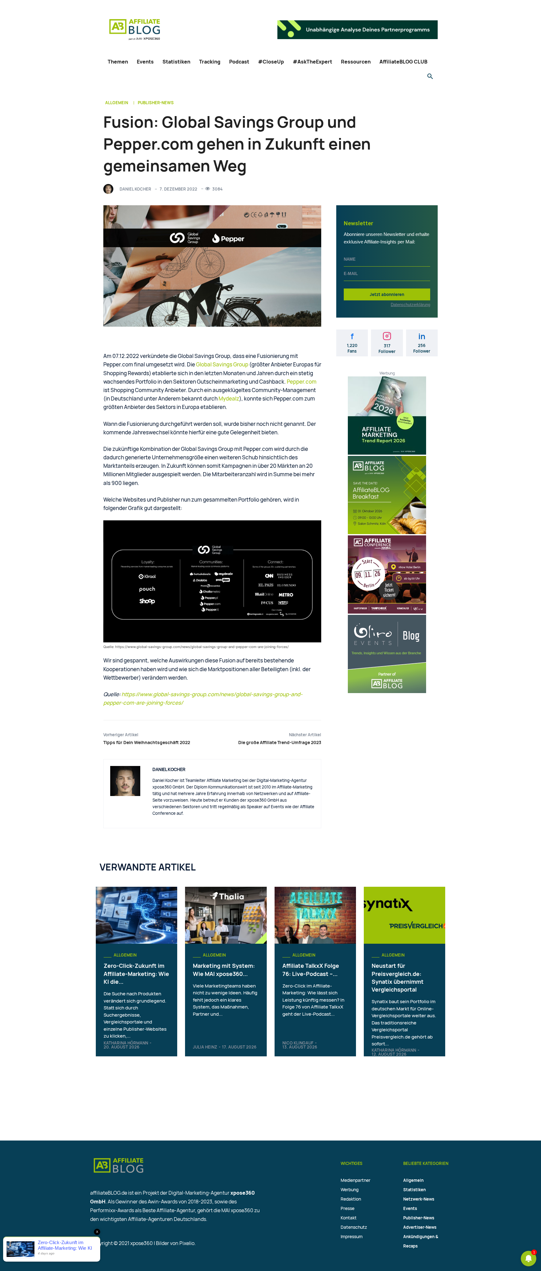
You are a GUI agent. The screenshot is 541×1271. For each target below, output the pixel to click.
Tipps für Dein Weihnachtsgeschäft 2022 (146, 742)
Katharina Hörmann (126, 1043)
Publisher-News (156, 102)
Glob (201, 364)
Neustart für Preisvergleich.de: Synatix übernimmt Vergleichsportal (398, 977)
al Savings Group (227, 364)
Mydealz (229, 398)
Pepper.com (302, 381)
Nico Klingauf (297, 1043)
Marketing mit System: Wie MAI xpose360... (224, 969)
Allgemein (116, 102)
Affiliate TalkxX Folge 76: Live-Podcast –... (310, 969)
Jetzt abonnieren (387, 294)
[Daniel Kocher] (109, 189)
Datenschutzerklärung (410, 304)
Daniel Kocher (135, 189)
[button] (430, 76)
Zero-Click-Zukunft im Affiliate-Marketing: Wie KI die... (136, 973)
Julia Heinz (205, 1047)
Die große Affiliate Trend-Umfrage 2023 (279, 742)
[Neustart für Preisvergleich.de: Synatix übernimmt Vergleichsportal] (404, 915)
